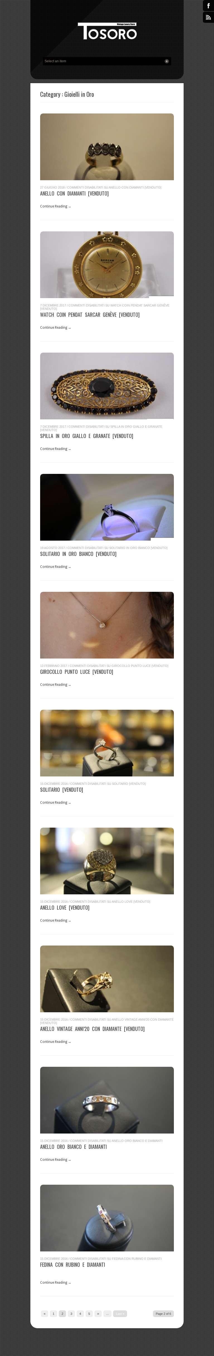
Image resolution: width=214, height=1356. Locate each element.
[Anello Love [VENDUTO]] (107, 861)
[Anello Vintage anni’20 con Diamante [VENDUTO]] (107, 979)
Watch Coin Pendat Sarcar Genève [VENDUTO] (90, 314)
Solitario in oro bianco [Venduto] (78, 553)
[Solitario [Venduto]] (107, 743)
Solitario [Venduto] (61, 789)
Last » (120, 1313)
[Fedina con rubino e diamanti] (107, 1218)
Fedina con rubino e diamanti (72, 1264)
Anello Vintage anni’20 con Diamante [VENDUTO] (92, 1028)
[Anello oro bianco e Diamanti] (107, 1100)
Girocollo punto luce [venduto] (76, 671)
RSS (208, 17)
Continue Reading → (55, 206)
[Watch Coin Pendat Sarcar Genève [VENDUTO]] (107, 264)
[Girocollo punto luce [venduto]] (107, 625)
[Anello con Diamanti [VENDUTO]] (107, 146)
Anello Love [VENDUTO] (64, 907)
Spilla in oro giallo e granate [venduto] (86, 435)
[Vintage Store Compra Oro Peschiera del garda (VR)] (107, 32)
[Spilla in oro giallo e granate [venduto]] (107, 386)
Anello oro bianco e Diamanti (73, 1146)
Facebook (208, 5)
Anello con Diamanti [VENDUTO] (74, 193)
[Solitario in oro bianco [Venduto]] (107, 507)
